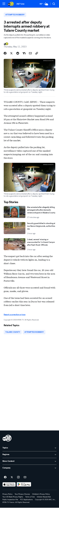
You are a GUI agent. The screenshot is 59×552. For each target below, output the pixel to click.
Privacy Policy (7, 494)
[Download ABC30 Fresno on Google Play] (24, 484)
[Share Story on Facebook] (5, 53)
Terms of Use (30, 497)
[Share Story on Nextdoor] (24, 53)
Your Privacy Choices (22, 494)
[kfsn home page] (7, 438)
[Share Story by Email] (30, 53)
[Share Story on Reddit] (17, 53)
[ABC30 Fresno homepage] (11, 4)
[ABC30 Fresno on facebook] (5, 477)
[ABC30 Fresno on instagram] (18, 477)
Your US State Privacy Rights (12, 497)
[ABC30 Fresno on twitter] (12, 477)
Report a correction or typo (14, 314)
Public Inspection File (10, 499)
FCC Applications (26, 499)
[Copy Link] (36, 53)
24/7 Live (20, 4)
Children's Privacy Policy (41, 494)
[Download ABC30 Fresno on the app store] (9, 484)
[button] (4, 3)
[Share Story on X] (11, 53)
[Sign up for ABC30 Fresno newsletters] (25, 477)
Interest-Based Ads (44, 497)
